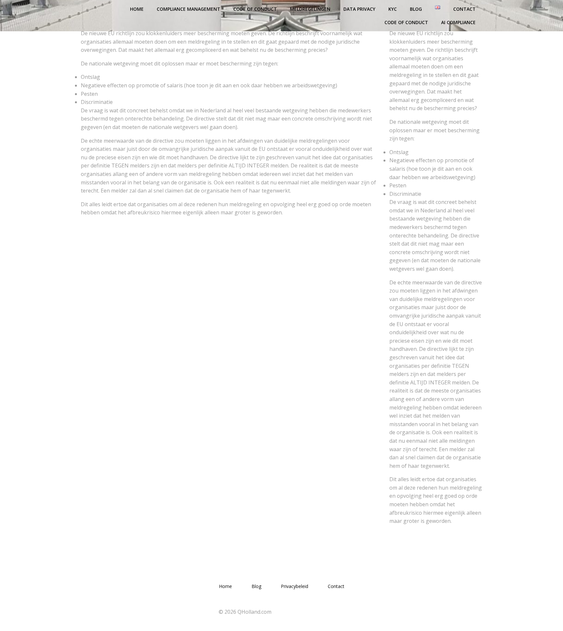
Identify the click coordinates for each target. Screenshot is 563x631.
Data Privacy (359, 9)
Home (137, 9)
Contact (464, 9)
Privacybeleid (294, 586)
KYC (392, 9)
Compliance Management (188, 9)
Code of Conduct (255, 9)
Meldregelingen (310, 9)
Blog (416, 9)
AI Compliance (458, 22)
